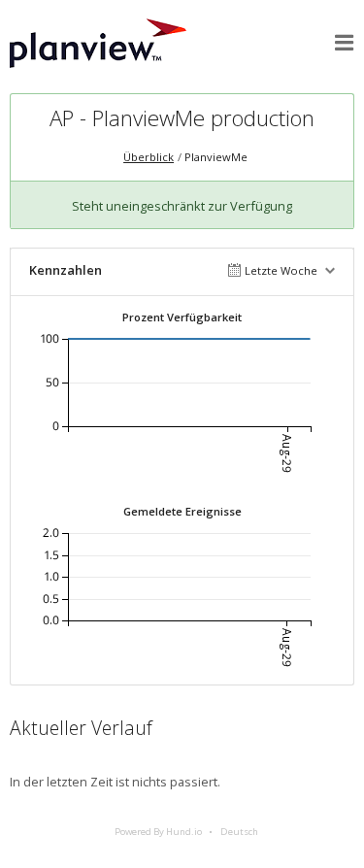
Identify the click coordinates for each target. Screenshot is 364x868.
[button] (344, 42)
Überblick (148, 157)
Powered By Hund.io (158, 831)
